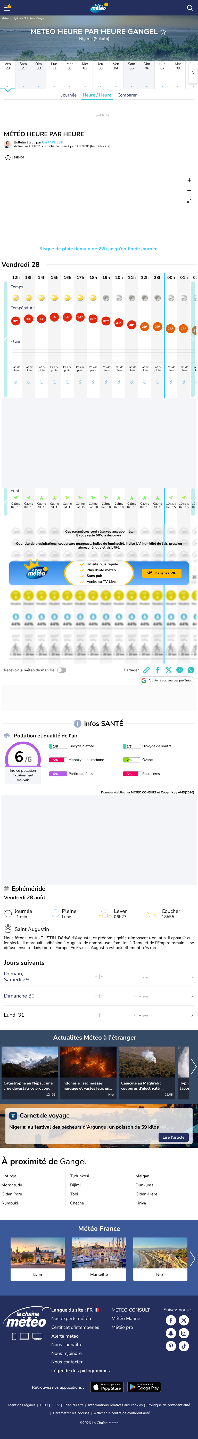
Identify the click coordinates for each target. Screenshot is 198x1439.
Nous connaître (66, 1344)
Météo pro (122, 1327)
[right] (193, 73)
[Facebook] (171, 1320)
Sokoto (28, 18)
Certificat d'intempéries (75, 1327)
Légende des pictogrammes (80, 1371)
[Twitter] (184, 1320)
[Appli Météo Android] (144, 1387)
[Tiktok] (184, 1346)
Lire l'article (174, 1137)
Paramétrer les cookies (71, 1413)
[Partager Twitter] (168, 670)
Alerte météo (65, 1336)
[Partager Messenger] (179, 670)
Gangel (40, 18)
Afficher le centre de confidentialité (122, 1413)
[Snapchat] (171, 1333)
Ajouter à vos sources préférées (170, 680)
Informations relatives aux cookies (115, 1405)
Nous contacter (66, 1362)
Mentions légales (22, 1405)
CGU (44, 1405)
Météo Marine (126, 1318)
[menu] (8, 8)
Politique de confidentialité (168, 1405)
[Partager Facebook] (157, 670)
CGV (56, 1405)
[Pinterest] (171, 1346)
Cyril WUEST (52, 142)
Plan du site (74, 1405)
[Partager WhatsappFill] (190, 670)
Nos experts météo (71, 1318)
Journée (69, 95)
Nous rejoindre (66, 1353)
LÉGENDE (18, 157)
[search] (190, 8)
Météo (5, 18)
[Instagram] (184, 1333)
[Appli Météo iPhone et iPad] (107, 1387)
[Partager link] (146, 670)
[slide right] (193, 339)
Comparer (127, 95)
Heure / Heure (97, 95)
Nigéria (17, 18)
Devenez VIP (165, 573)
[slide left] (5, 339)
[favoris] (163, 31)
